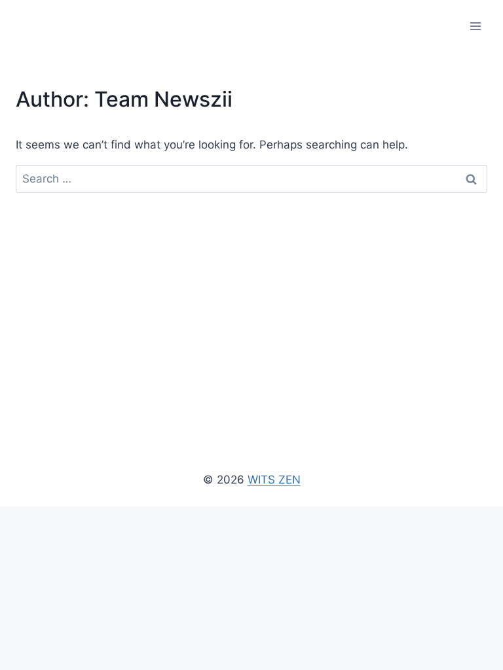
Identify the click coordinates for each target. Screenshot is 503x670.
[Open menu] (475, 26)
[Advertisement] (251, 291)
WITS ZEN (274, 479)
